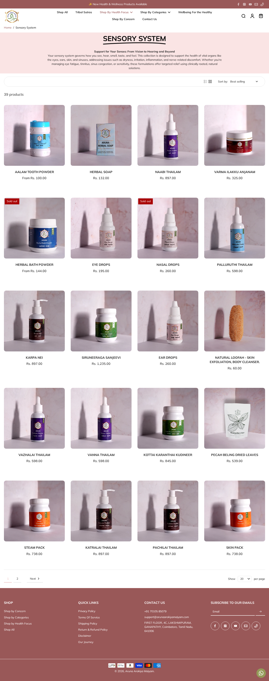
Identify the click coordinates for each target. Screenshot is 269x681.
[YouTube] (250, 4)
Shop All (9, 629)
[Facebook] (238, 4)
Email (216, 611)
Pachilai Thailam (168, 547)
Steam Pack (34, 547)
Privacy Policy (86, 611)
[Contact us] (261, 673)
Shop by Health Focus (18, 623)
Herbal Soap (101, 172)
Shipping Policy (87, 623)
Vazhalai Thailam (34, 455)
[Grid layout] (210, 81)
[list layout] (205, 81)
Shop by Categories (16, 617)
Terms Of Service (89, 617)
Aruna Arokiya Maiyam (139, 671)
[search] (243, 16)
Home (8, 27)
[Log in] (252, 15)
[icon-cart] (260, 16)
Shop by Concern (15, 611)
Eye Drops (101, 265)
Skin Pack (234, 547)
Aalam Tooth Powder (34, 172)
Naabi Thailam (168, 172)
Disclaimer (84, 635)
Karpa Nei (34, 357)
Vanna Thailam (101, 455)
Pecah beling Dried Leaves (234, 455)
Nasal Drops (168, 265)
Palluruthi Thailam (234, 265)
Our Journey (85, 642)
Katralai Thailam (101, 547)
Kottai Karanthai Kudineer (168, 455)
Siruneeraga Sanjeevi (101, 357)
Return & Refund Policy (93, 629)
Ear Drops (168, 357)
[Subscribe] (260, 612)
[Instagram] (244, 4)
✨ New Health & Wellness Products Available (118, 4)
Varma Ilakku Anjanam (234, 172)
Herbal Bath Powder (34, 265)
